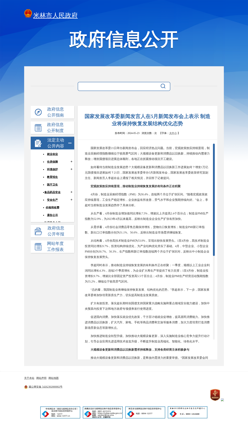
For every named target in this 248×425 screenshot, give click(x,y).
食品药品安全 (52, 192)
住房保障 (52, 161)
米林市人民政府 (55, 15)
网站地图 (53, 378)
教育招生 (52, 177)
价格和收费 (52, 207)
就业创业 (52, 154)
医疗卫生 (52, 184)
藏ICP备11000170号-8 (95, 386)
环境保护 (52, 169)
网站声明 (41, 378)
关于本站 (29, 378)
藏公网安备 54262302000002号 (45, 386)
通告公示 (52, 215)
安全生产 (52, 199)
